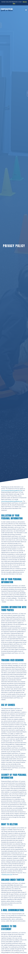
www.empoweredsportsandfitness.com (11, 490)
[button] (26, 10)
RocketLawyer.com (7, 874)
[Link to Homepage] (7, 9)
